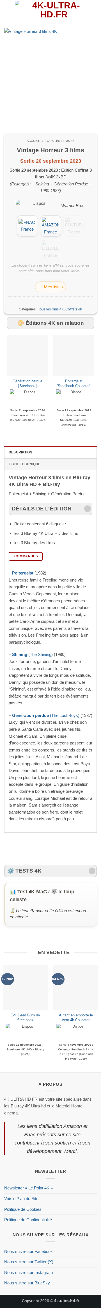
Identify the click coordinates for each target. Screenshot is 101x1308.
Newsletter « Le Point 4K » (28, 1188)
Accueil (33, 140)
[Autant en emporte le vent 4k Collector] (75, 987)
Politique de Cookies (23, 1209)
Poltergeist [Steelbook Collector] (74, 383)
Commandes (26, 556)
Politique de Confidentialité (28, 1219)
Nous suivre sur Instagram (28, 1272)
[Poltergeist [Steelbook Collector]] (73, 355)
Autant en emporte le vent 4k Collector (76, 1017)
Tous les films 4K (59, 140)
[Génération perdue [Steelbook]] (27, 355)
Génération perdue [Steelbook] (27, 383)
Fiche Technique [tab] (25, 464)
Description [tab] (21, 452)
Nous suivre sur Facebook (28, 1251)
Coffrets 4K (73, 309)
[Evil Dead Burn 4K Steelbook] (25, 987)
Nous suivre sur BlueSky (27, 1282)
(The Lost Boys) (45, 715)
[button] (7, 10)
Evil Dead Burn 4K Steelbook (25, 1017)
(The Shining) (32, 654)
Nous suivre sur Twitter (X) (28, 1261)
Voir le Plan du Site (21, 1198)
